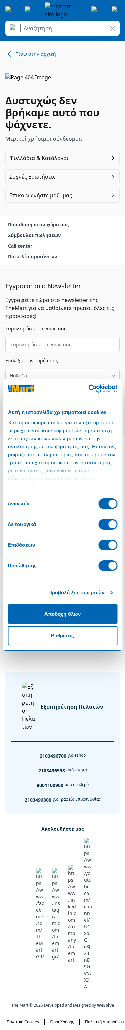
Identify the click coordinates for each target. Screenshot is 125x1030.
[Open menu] (9, 10)
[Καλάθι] (116, 10)
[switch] (107, 524)
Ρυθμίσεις (62, 635)
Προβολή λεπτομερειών (76, 592)
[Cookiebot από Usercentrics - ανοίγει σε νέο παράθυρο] (89, 388)
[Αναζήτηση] (14, 28)
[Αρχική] (62, 10)
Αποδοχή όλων (62, 614)
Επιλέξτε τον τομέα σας (31, 360)
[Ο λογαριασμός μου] (95, 10)
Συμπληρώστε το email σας (35, 328)
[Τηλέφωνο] (29, 10)
